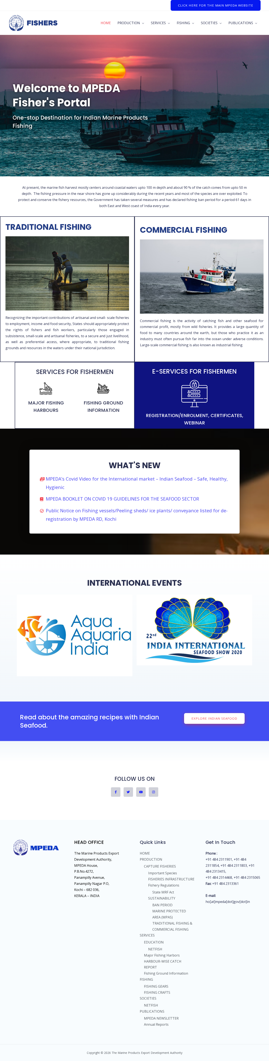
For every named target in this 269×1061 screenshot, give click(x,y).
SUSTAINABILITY (161, 898)
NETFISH (155, 949)
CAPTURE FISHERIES (160, 866)
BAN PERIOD (162, 905)
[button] (214, 718)
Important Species (162, 873)
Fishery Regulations (163, 885)
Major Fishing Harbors (162, 955)
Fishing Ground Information (166, 973)
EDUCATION (154, 942)
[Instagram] (153, 792)
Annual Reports (156, 1024)
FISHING (183, 23)
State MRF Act (163, 892)
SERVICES (158, 23)
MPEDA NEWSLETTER (161, 1018)
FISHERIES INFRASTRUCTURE (171, 879)
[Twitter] (128, 792)
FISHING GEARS (156, 986)
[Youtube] (141, 792)
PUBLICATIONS (240, 23)
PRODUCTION (128, 23)
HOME (106, 23)
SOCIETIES (209, 23)
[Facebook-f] (115, 792)
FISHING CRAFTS (157, 992)
